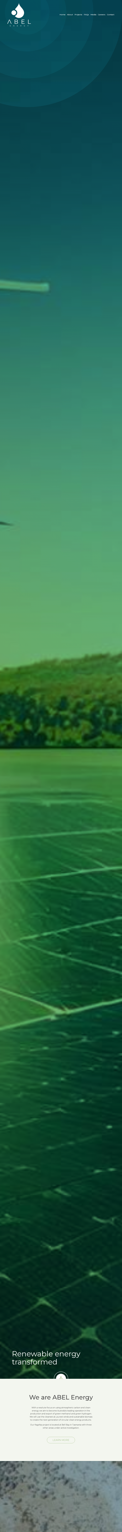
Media (93, 14)
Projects (78, 14)
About (70, 14)
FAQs (86, 14)
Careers (101, 14)
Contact (110, 14)
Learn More (61, 1440)
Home (62, 14)
